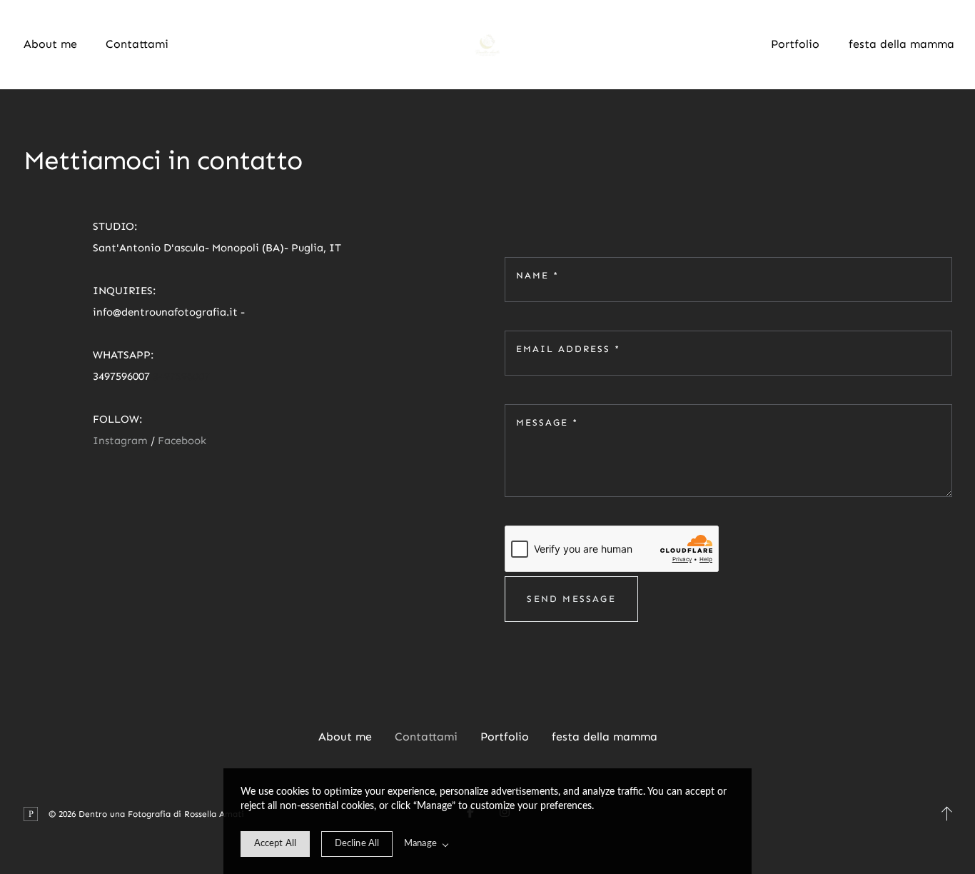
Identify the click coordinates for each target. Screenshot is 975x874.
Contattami (137, 44)
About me (50, 44)
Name (537, 275)
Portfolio (795, 44)
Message (547, 422)
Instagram (122, 440)
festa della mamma (901, 44)
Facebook (182, 440)
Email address (568, 348)
